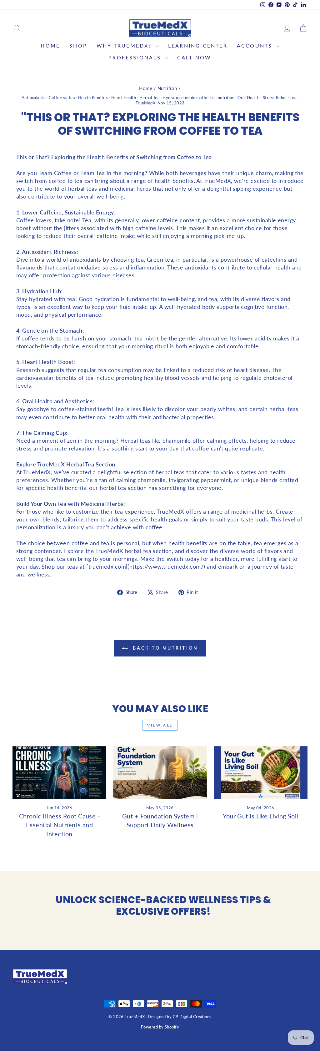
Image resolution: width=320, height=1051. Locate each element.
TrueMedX (146, 103)
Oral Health (248, 97)
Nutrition (167, 88)
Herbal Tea (149, 97)
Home (50, 45)
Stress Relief (275, 97)
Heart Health (123, 97)
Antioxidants (33, 97)
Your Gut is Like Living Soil (260, 816)
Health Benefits (93, 97)
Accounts (256, 45)
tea (293, 97)
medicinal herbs (200, 97)
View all (160, 725)
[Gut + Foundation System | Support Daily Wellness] (160, 772)
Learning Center (198, 45)
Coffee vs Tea (62, 97)
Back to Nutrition (164, 648)
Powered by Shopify (160, 1027)
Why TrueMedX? (125, 45)
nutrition (226, 97)
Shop (78, 45)
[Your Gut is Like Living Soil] (261, 772)
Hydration (172, 97)
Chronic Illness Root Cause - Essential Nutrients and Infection (59, 824)
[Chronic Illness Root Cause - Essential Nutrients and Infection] (59, 772)
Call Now (194, 57)
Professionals (135, 57)
